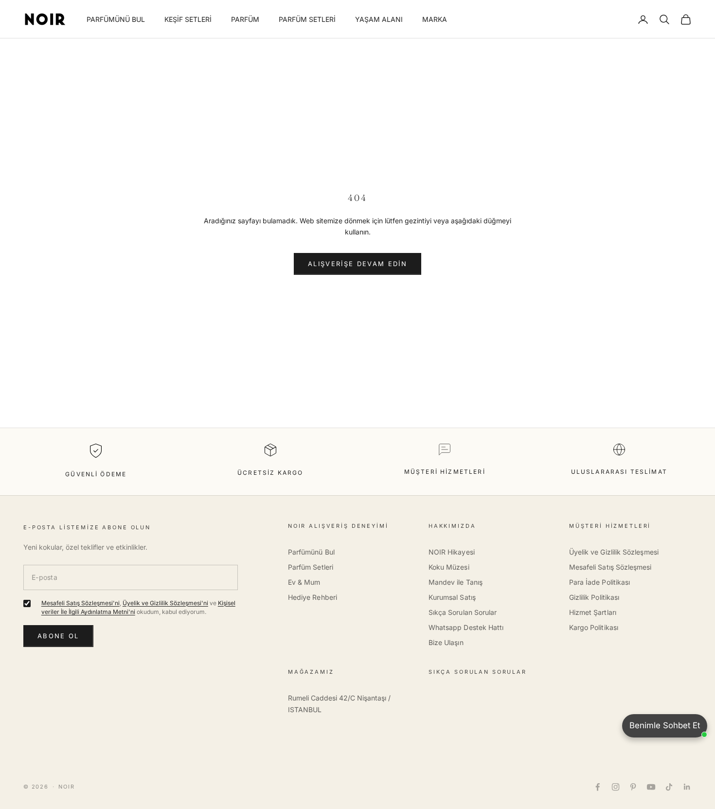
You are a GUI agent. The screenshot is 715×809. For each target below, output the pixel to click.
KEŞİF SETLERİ (188, 19)
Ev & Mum (304, 582)
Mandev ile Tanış (456, 582)
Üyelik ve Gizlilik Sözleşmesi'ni (165, 603)
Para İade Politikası (599, 582)
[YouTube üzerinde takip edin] (651, 786)
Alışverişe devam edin (357, 264)
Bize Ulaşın (446, 642)
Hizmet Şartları (592, 612)
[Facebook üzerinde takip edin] (597, 786)
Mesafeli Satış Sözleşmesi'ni (80, 603)
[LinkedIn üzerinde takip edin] (687, 786)
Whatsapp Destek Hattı (466, 627)
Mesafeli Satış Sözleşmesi (610, 567)
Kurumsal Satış (452, 597)
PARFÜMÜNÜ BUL (116, 19)
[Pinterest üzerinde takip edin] (633, 786)
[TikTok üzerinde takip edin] (669, 786)
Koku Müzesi (449, 567)
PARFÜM (245, 19)
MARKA (434, 19)
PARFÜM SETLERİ (307, 19)
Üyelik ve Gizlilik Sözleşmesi (614, 552)
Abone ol (58, 636)
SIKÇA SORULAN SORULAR (478, 671)
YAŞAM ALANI (379, 19)
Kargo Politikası (593, 627)
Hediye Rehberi (312, 597)
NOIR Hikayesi (452, 552)
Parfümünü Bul (311, 552)
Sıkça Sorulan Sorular (463, 612)
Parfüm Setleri (310, 567)
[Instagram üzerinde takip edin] (615, 786)
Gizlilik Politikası (594, 597)
